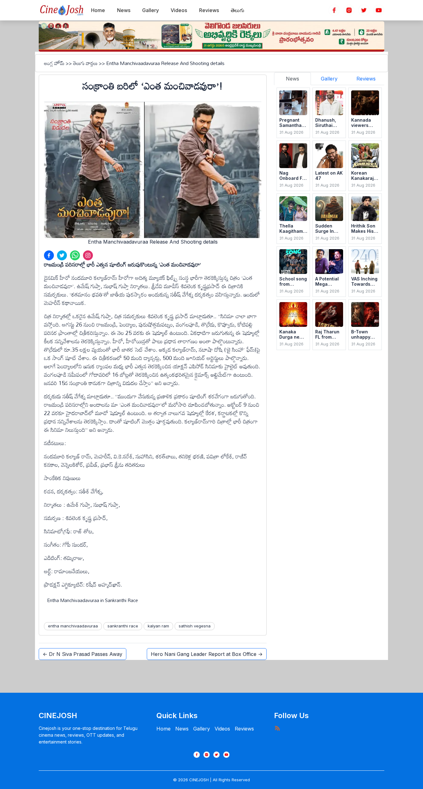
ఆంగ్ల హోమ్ (54, 63)
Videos (222, 729)
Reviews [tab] (366, 79)
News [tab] (292, 79)
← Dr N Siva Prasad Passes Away (82, 654)
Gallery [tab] (329, 79)
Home (163, 729)
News (182, 729)
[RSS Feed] (277, 728)
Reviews (244, 729)
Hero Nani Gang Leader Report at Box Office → (207, 654)
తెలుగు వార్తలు (85, 63)
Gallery (201, 729)
